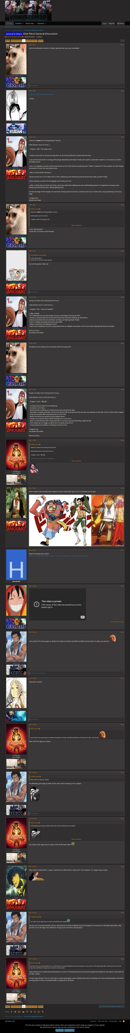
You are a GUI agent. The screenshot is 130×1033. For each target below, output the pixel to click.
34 (17, 41)
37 (27, 41)
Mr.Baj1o (16, 168)
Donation (18, 23)
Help (120, 1021)
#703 (122, 137)
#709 (122, 440)
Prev (8, 41)
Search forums (17, 27)
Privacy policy (113, 1021)
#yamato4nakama (30, 37)
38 (30, 41)
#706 (122, 297)
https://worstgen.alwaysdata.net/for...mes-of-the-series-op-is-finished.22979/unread (58, 556)
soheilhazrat (16, 709)
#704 (122, 205)
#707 (122, 343)
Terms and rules (103, 1021)
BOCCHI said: (34, 729)
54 (36, 41)
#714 (122, 678)
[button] (23, 23)
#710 (122, 488)
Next (40, 41)
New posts (8, 27)
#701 (122, 45)
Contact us (93, 1021)
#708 (122, 389)
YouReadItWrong (16, 76)
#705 (122, 251)
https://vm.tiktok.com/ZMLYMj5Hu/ (41, 94)
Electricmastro (16, 519)
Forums (9, 23)
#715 (122, 724)
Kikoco (16, 617)
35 (20, 41)
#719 (122, 913)
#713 (122, 632)
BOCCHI (8, 37)
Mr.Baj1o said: (34, 209)
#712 (122, 586)
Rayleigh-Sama (16, 282)
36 (23, 41)
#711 (122, 550)
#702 (122, 91)
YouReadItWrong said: (37, 255)
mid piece (39, 37)
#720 (122, 959)
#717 (122, 818)
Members (40, 23)
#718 (122, 866)
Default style (11, 1021)
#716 (122, 772)
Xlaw (16, 898)
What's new (30, 23)
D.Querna (16, 122)
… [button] (14, 41)
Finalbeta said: (34, 776)
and (38, 673)
